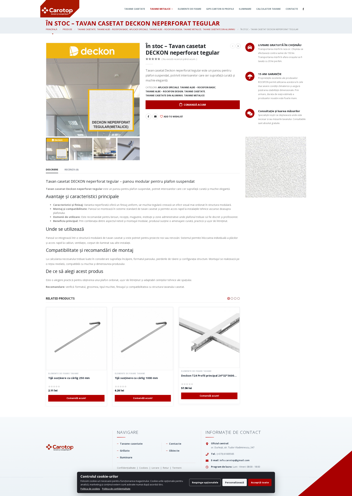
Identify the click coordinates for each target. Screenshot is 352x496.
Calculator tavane (268, 8)
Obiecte (174, 450)
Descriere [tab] (52, 169)
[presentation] (47, 89)
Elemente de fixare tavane (63, 373)
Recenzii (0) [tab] (71, 169)
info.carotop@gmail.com (235, 460)
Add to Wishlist (173, 116)
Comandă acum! (195, 104)
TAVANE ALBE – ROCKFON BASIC (198, 87)
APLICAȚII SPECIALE (168, 87)
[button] (228, 298)
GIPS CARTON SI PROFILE (220, 8)
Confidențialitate (126, 467)
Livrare (155, 467)
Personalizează (234, 482)
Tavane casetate (134, 8)
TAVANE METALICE (160, 8)
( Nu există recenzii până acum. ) (179, 59)
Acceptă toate (260, 482)
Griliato (125, 450)
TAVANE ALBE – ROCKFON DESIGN (164, 91)
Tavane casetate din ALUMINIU (164, 95)
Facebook (148, 116)
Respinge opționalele (205, 482)
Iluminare (245, 8)
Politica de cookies (90, 488)
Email (155, 116)
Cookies (143, 467)
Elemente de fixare (189, 8)
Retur (166, 467)
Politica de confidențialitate (116, 488)
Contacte (292, 8)
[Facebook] (303, 9)
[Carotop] (59, 440)
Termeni (177, 467)
